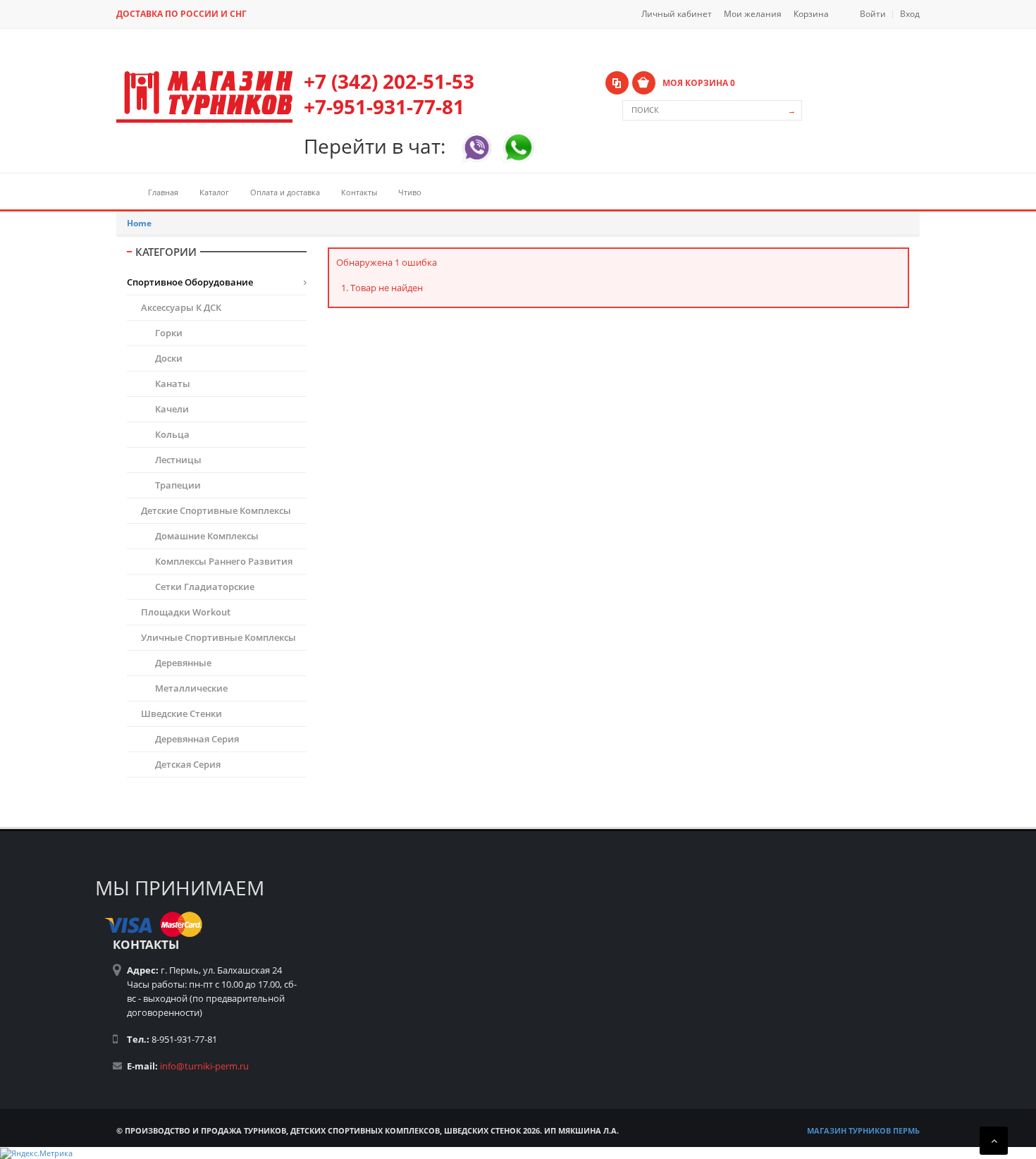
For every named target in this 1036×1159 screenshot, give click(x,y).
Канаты (172, 383)
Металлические (191, 688)
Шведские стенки (181, 713)
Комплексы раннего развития (223, 561)
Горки (169, 332)
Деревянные (183, 662)
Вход (910, 14)
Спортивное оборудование (190, 282)
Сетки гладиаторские (204, 586)
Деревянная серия (197, 738)
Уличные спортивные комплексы (218, 637)
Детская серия (188, 764)
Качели (172, 409)
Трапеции (178, 485)
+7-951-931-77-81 (384, 106)
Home (139, 223)
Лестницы (178, 459)
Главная (163, 192)
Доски (169, 358)
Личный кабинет (676, 14)
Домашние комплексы (207, 535)
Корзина (811, 14)
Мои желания (753, 14)
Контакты (359, 192)
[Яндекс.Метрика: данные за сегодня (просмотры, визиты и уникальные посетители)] (36, 1153)
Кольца (172, 434)
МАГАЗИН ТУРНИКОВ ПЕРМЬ (863, 1130)
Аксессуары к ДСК (181, 307)
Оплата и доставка (285, 192)
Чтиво (409, 192)
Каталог (214, 192)
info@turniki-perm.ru (204, 1066)
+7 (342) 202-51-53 (389, 81)
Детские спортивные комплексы (216, 510)
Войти (873, 14)
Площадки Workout (185, 612)
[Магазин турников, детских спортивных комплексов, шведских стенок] (204, 97)
